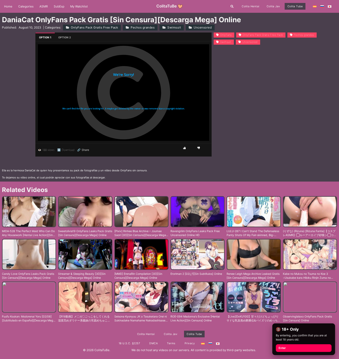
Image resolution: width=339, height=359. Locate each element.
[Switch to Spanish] (314, 6)
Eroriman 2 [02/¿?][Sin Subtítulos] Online (196, 273)
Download (65, 149)
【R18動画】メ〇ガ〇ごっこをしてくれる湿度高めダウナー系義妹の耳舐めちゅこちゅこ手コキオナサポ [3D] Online (84, 318)
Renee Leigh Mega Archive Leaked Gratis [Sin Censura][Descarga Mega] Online (253, 275)
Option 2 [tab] (64, 37)
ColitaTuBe (166, 6)
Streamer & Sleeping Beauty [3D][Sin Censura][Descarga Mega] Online (82, 275)
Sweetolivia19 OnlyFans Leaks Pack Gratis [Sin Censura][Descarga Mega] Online (85, 233)
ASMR (43, 6)
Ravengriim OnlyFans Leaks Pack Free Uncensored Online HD (195, 233)
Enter (282, 348)
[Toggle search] (232, 6)
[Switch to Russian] (322, 6)
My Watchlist (79, 6)
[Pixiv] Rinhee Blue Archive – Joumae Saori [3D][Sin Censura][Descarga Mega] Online (140, 233)
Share (83, 149)
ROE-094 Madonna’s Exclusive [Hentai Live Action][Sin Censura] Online (195, 318)
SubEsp (59, 6)
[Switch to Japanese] (329, 6)
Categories (26, 6)
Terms (171, 343)
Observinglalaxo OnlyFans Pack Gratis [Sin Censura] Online (307, 318)
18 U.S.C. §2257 (129, 343)
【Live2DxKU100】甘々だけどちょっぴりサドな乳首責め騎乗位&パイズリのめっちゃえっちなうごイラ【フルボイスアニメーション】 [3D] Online (254, 318)
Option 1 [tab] (45, 37)
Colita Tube (295, 6)
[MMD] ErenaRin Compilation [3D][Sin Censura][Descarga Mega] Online (138, 275)
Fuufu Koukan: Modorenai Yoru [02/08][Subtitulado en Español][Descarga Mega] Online (29, 318)
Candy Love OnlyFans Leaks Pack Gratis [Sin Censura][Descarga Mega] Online (28, 275)
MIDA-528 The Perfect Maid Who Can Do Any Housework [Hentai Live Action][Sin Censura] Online (28, 233)
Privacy (190, 343)
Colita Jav (273, 6)
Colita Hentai (250, 6)
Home (8, 6)
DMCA (153, 343)
